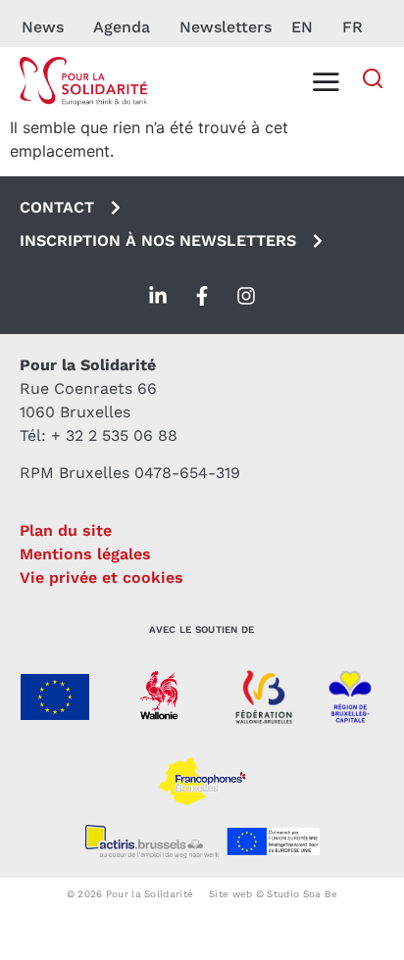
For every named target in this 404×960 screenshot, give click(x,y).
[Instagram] (246, 295)
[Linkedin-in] (157, 295)
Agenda (121, 27)
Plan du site (66, 530)
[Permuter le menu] (325, 81)
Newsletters (225, 27)
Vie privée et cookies (101, 577)
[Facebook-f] (202, 295)
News (43, 27)
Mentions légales (85, 554)
